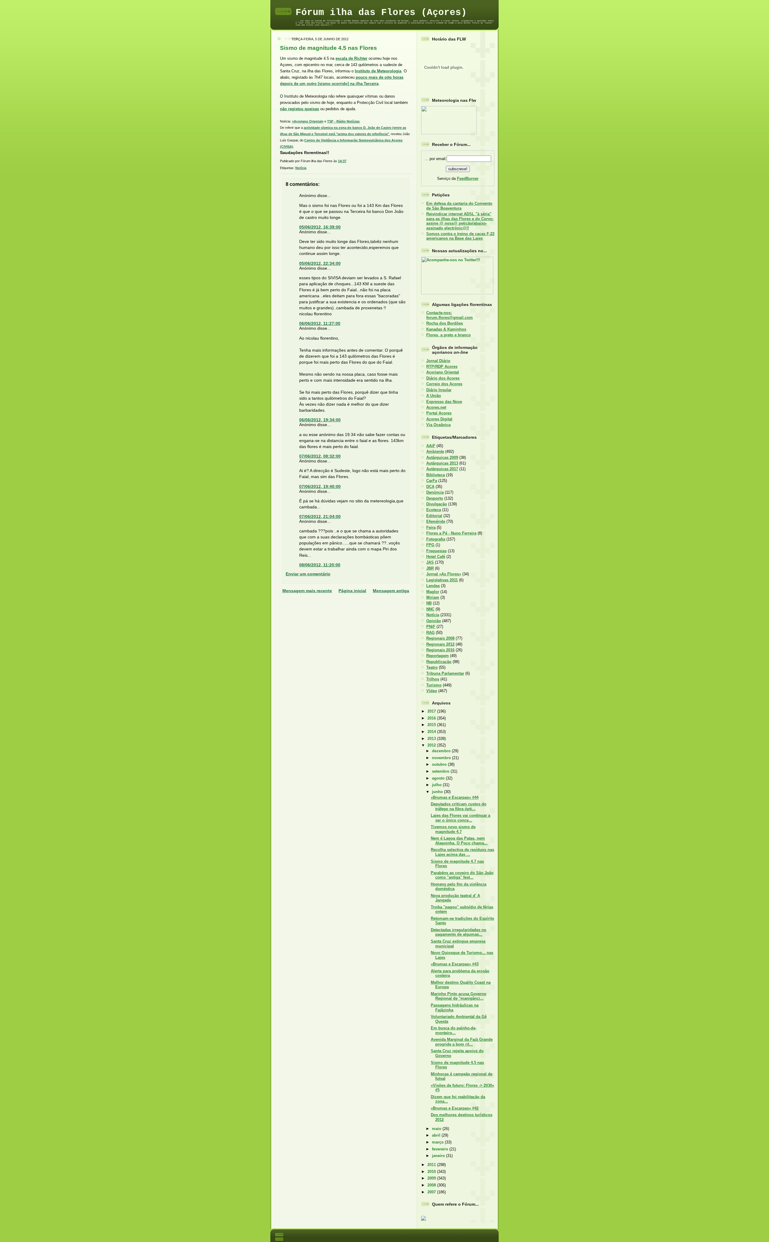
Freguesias (436, 551)
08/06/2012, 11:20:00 (319, 564)
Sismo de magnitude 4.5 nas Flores (328, 48)
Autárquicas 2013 (442, 463)
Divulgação (436, 504)
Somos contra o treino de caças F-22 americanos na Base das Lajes (460, 236)
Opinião (433, 621)
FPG (430, 545)
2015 (432, 724)
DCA (430, 486)
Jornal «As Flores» (443, 574)
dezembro (442, 751)
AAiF (430, 446)
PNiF (430, 626)
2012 (432, 745)
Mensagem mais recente (307, 590)
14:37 (342, 161)
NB (429, 603)
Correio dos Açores (444, 384)
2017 (432, 711)
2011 (432, 1164)
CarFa (431, 480)
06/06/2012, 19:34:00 (320, 419)
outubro (440, 764)
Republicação (438, 661)
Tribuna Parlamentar (445, 673)
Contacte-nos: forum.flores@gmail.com (449, 315)
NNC (430, 609)
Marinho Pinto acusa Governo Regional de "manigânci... (458, 996)
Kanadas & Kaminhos (446, 329)
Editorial (434, 515)
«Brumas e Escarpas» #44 (455, 797)
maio (437, 1128)
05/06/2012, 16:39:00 (320, 227)
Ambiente (435, 451)
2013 (432, 738)
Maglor (432, 591)
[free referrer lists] (423, 1219)
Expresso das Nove (444, 401)
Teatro (432, 667)
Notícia (300, 168)
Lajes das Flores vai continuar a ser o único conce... (460, 817)
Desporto (434, 498)
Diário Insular (438, 390)
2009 (432, 1178)
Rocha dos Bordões (444, 323)
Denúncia (435, 492)
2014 (432, 731)
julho (437, 785)
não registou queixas (299, 109)
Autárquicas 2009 (442, 457)
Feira (431, 527)
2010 (432, 1171)
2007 (432, 1192)
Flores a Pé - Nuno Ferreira (451, 533)
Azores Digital (439, 419)
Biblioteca (435, 475)
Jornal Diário (438, 361)
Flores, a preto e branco (448, 335)
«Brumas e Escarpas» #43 (455, 964)
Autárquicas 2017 (442, 469)
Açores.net (436, 407)
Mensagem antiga (391, 590)
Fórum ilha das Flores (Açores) (381, 12)
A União (433, 395)
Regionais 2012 (440, 644)
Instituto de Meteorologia (378, 71)
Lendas (433, 585)
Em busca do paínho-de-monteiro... (453, 1030)
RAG (430, 632)
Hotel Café (435, 556)
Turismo (434, 685)
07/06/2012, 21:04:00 (320, 516)
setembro (441, 771)
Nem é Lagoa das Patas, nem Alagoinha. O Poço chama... (459, 840)
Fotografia (435, 539)
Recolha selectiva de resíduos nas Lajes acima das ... (462, 851)
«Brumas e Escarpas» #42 (455, 1108)
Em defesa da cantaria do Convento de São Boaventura (459, 205)
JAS (430, 562)
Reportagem (437, 655)
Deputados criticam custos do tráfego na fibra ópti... (458, 806)
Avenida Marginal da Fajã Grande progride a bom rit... (462, 1041)
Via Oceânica (438, 425)
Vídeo (431, 691)
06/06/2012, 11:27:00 (319, 323)
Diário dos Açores (443, 378)
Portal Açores (438, 413)
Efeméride (435, 521)
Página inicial (352, 590)
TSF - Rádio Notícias (343, 121)
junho (438, 791)
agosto (439, 778)
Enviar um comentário (308, 573)
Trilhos (432, 679)
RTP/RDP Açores (441, 366)
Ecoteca (433, 509)
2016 (432, 718)
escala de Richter (351, 58)
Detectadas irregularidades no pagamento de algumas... (458, 932)
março (438, 1142)
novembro (442, 758)
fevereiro (440, 1149)
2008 (432, 1185)
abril (437, 1135)
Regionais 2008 (440, 638)
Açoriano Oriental (442, 372)
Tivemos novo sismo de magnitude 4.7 (453, 829)
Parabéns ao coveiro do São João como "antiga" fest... (462, 875)
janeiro (439, 1155)
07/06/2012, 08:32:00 (320, 456)
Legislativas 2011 (442, 580)
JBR (430, 568)
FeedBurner (468, 178)
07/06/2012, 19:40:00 (320, 486)
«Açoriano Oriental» (308, 121)
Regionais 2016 (440, 650)
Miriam (432, 597)
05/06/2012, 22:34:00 (320, 263)
